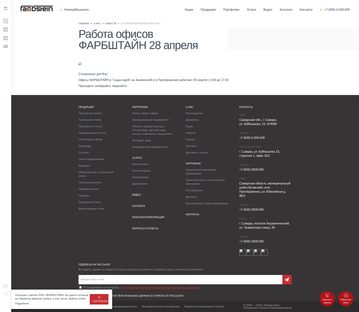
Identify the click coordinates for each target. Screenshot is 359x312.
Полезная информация (148, 217)
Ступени (84, 152)
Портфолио (231, 9)
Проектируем (140, 177)
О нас (189, 107)
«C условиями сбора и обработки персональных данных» (159, 287)
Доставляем (139, 183)
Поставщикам (194, 190)
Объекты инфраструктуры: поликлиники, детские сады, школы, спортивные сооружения (152, 130)
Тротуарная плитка (90, 113)
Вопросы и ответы (145, 228)
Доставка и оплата (197, 152)
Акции (189, 9)
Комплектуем (140, 164)
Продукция (208, 9)
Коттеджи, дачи (141, 140)
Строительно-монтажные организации (201, 171)
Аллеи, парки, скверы (145, 113)
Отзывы (190, 139)
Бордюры (84, 165)
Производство (194, 113)
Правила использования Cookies (204, 306)
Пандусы (84, 195)
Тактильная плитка (90, 119)
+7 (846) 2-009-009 (337, 9)
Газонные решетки (90, 182)
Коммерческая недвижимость (150, 146)
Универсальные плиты (92, 132)
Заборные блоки (89, 188)
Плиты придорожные (91, 158)
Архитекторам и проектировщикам (207, 203)
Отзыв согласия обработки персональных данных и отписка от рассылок (131, 295)
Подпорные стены (90, 202)
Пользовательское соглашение (161, 306)
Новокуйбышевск (76, 9)
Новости (191, 132)
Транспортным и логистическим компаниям (205, 181)
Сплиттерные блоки (91, 139)
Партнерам (193, 163)
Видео (267, 9)
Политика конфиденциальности (117, 306)
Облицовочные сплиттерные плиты (96, 174)
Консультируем (141, 170)
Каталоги (286, 9)
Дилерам (191, 196)
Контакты (306, 9)
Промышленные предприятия (150, 119)
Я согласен (100, 299)
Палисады (85, 145)
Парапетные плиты (90, 126)
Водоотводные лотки (91, 208)
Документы (192, 119)
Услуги (251, 9)
